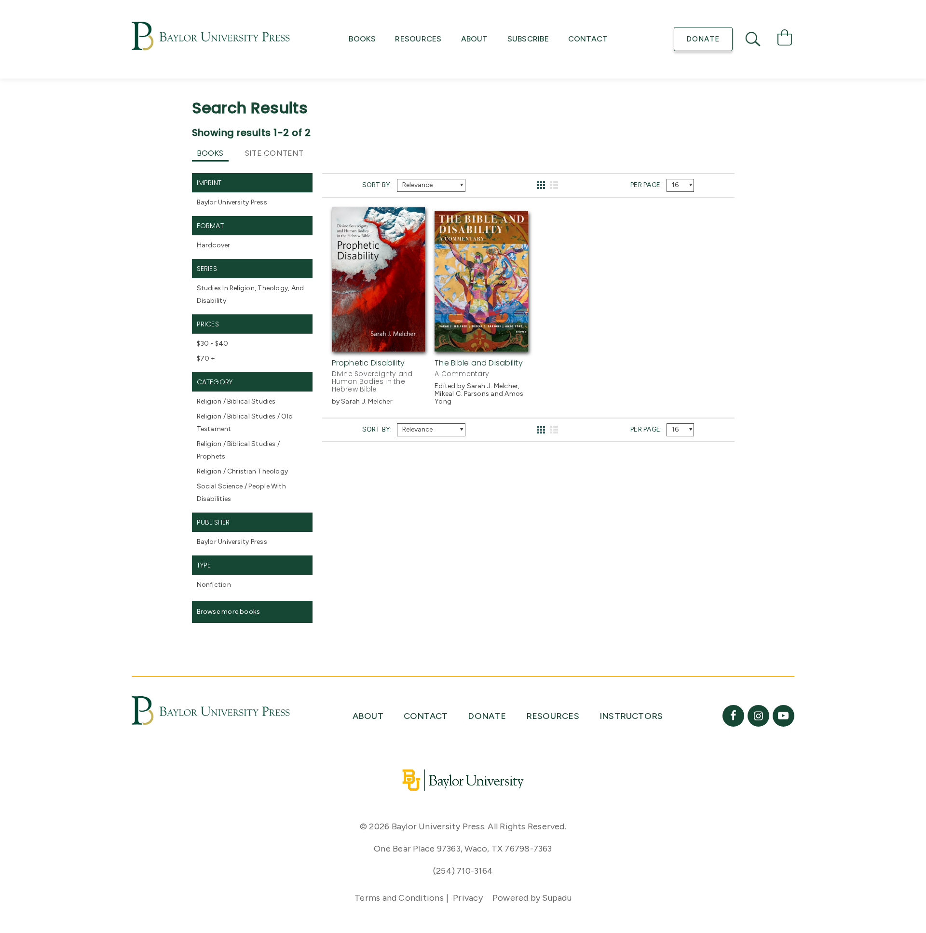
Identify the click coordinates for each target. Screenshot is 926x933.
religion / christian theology (242, 471)
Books (362, 38)
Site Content (274, 153)
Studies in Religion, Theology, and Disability (250, 294)
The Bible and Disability (479, 362)
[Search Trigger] (753, 39)
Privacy (468, 897)
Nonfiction (214, 585)
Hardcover (214, 245)
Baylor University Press (232, 202)
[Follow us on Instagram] (758, 716)
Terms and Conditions (399, 897)
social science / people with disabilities (241, 492)
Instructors (631, 716)
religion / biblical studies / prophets (238, 450)
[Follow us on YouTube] (783, 716)
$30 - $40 (213, 343)
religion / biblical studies (236, 401)
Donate (703, 39)
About (474, 38)
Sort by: (377, 185)
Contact (588, 38)
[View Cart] (784, 39)
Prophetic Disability (368, 362)
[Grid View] (541, 185)
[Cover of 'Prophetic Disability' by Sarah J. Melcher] (378, 346)
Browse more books (228, 612)
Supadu (556, 897)
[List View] (554, 185)
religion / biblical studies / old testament (245, 422)
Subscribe (528, 38)
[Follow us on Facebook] (733, 716)
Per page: (646, 185)
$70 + (206, 358)
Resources (418, 38)
